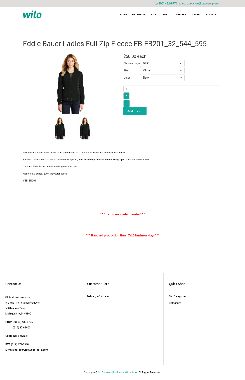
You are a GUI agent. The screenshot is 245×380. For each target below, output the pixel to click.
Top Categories (177, 296)
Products (139, 14)
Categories (175, 303)
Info (166, 14)
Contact (180, 14)
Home (123, 14)
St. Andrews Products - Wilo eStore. (118, 372)
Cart (154, 14)
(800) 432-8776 (167, 3)
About (196, 14)
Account (212, 14)
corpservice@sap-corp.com (201, 3)
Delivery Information (98, 296)
